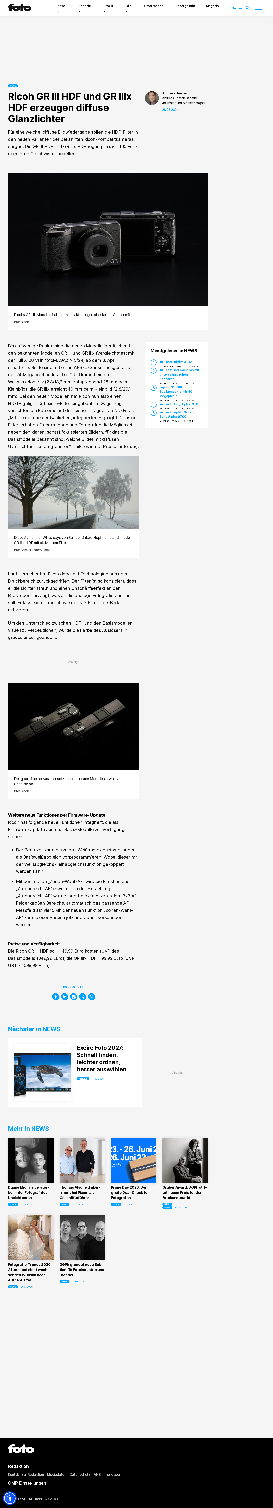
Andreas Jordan (174, 93)
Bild (128, 6)
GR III (66, 353)
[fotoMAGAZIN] (19, 9)
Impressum (113, 1474)
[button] (55, 996)
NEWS (13, 86)
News (61, 6)
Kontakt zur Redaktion (26, 1474)
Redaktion (18, 1466)
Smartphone (153, 6)
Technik (85, 6)
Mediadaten (56, 1474)
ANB (97, 1474)
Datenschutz (80, 1474)
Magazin (212, 6)
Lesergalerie (185, 6)
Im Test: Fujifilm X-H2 (175, 362)
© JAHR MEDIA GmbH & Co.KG (33, 1499)
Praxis (108, 6)
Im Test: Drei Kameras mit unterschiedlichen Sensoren (179, 374)
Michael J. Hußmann (172, 366)
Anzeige (83, 1079)
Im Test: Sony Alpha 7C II (178, 404)
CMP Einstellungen (27, 1483)
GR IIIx (89, 353)
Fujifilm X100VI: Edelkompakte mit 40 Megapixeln (175, 391)
